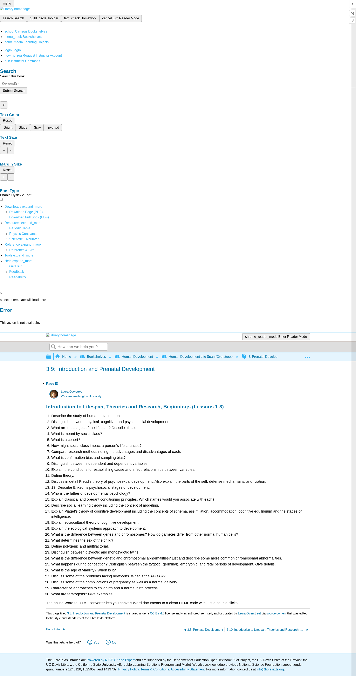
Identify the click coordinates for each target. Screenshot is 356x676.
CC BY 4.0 (157, 613)
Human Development (137, 356)
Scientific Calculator (24, 239)
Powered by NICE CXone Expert (111, 660)
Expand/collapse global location (307, 355)
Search (53, 347)
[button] (16, 271)
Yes (96, 642)
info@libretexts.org (270, 669)
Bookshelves (96, 356)
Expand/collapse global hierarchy (51, 357)
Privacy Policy (128, 669)
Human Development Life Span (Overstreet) (200, 356)
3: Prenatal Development (267, 356)
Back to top (53, 629)
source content (276, 613)
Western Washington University (81, 396)
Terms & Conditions (155, 669)
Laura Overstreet (72, 391)
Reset (7, 120)
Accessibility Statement (188, 669)
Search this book (12, 76)
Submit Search (14, 90)
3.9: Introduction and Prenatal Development (96, 613)
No (114, 642)
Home (66, 356)
